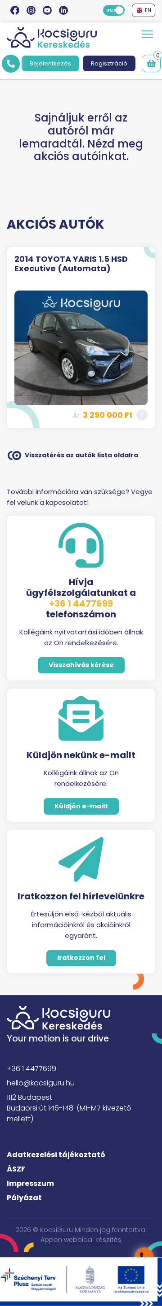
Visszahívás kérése (81, 664)
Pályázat (24, 1198)
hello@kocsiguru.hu (41, 1083)
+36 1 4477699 (81, 603)
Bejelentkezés (50, 63)
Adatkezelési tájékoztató (56, 1155)
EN (147, 10)
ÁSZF (16, 1169)
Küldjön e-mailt (81, 806)
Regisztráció (109, 63)
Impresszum (30, 1183)
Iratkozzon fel (81, 957)
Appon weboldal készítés (81, 1239)
